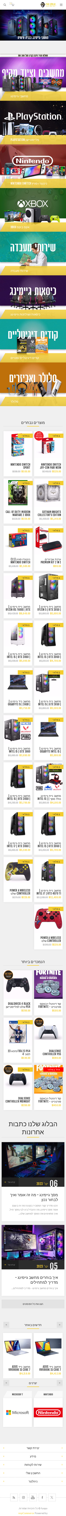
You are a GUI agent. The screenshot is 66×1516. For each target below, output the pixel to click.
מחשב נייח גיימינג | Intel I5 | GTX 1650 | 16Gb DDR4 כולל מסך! (48, 704)
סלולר (14, 401)
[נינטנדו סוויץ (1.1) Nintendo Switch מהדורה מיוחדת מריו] (18, 540)
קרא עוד (11, 1182)
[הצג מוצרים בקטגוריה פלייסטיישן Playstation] (33, 122)
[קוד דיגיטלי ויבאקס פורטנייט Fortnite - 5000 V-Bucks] (48, 984)
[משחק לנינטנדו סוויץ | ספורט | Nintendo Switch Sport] (18, 445)
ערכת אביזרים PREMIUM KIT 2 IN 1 (51, 561)
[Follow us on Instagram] (23, 1497)
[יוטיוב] (33, 1497)
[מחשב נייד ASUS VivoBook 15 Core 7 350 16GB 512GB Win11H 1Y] (48, 1347)
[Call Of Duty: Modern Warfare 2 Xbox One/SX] (18, 492)
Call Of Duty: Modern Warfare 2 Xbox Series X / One (18, 515)
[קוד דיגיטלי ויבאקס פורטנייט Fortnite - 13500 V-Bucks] (48, 1079)
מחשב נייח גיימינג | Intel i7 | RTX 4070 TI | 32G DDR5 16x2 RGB (49, 893)
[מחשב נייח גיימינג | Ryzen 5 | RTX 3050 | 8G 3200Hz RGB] (48, 587)
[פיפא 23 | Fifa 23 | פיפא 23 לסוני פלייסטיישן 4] (18, 1032)
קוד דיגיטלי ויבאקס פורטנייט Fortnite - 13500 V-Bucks (49, 1101)
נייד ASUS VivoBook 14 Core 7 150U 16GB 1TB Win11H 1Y (17, 1369)
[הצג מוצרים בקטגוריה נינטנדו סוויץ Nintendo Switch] (33, 166)
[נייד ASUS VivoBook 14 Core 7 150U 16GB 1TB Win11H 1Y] (17, 1347)
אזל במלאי (53, 1069)
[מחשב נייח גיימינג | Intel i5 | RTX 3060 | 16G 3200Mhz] (48, 824)
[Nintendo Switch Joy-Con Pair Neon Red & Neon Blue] (48, 445)
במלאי (56, 435)
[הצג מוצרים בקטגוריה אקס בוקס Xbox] (33, 210)
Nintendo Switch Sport (20, 466)
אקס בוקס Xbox (20, 227)
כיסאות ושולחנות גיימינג (25, 314)
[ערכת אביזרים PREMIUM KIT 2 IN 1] (48, 540)
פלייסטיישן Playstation (25, 140)
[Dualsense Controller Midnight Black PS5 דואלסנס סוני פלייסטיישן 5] (18, 1079)
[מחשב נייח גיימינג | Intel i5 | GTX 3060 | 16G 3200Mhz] (18, 634)
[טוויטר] (52, 1497)
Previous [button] (60, 1325)
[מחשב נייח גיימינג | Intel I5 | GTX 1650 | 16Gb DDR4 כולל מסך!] (48, 682)
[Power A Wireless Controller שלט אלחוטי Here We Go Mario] (48, 918)
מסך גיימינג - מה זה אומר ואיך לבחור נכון (34, 1197)
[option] (33, 25)
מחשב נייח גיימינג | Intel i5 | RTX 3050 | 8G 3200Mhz (18, 799)
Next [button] (6, 1325)
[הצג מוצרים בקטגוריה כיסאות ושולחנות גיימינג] (33, 297)
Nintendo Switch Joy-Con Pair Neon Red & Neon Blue (50, 467)
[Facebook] (42, 1497)
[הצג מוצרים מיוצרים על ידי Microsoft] (48, 1412)
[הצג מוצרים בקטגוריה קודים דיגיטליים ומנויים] (33, 341)
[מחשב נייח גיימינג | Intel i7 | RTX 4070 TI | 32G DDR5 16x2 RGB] (48, 871)
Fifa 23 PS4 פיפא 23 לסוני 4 (19, 1052)
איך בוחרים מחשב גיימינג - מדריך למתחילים (36, 1280)
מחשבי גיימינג (19, 96)
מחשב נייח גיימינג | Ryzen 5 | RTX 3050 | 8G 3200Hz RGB (49, 609)
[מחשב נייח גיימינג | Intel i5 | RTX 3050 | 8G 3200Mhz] (18, 776)
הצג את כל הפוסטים (33, 1303)
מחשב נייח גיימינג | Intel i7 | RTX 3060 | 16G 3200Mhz (18, 846)
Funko (17, 1394)
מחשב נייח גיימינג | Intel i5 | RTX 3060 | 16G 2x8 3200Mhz (49, 657)
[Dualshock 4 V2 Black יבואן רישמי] (18, 984)
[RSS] (14, 1497)
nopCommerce (26, 1513)
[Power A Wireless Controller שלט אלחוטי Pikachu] (18, 871)
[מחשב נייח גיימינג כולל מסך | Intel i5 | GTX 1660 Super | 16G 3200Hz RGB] (48, 776)
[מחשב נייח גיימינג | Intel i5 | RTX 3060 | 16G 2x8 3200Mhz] (48, 634)
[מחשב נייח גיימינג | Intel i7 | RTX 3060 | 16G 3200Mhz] (18, 824)
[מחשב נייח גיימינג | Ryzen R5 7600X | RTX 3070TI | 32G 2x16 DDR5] (18, 587)
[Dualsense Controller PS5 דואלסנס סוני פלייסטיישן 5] (48, 1032)
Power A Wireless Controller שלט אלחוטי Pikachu (20, 893)
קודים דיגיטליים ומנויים (25, 358)
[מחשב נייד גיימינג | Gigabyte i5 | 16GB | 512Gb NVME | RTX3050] (18, 682)
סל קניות (10, 3)
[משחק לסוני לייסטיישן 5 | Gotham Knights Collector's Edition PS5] (48, 492)
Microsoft (48, 1394)
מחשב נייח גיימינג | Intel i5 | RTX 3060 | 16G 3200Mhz (18, 657)
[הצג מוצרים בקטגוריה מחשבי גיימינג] (33, 79)
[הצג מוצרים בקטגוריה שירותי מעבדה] (33, 253)
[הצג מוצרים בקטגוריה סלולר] (33, 384)
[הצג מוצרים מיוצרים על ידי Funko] (17, 1412)
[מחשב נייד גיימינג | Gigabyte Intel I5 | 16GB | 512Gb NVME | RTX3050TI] (48, 729)
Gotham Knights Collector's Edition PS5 (49, 515)
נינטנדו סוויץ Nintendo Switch (29, 183)
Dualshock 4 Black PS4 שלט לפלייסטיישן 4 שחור (18, 1007)
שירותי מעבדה (19, 270)
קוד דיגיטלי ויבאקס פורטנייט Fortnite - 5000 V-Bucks (49, 1007)
